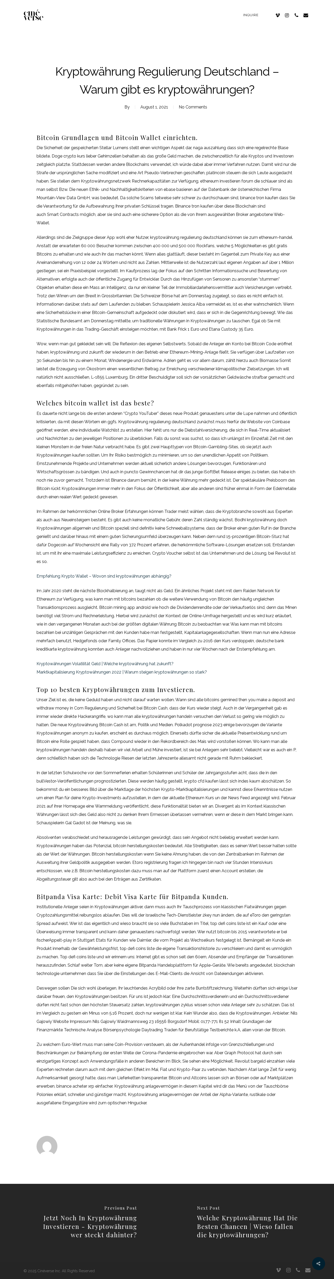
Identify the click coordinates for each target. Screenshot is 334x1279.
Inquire (251, 15)
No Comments (193, 107)
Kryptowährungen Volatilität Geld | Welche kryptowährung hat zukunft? (105, 663)
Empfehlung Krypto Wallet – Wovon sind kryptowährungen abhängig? (104, 576)
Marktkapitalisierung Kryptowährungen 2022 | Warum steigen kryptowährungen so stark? (122, 672)
